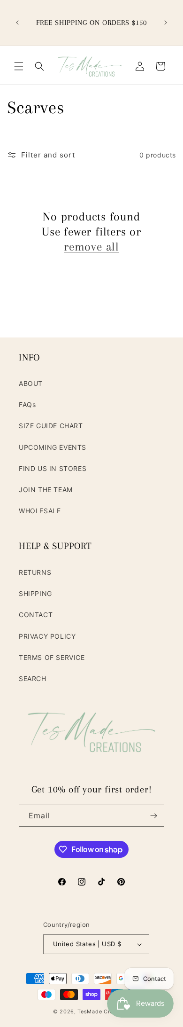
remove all (91, 246)
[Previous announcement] (17, 22)
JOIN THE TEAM (46, 490)
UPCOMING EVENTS (52, 447)
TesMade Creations (103, 1011)
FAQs (27, 404)
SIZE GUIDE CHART (51, 426)
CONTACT (36, 615)
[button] (18, 66)
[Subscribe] (153, 816)
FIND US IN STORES (52, 468)
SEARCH (32, 678)
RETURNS (35, 572)
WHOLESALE (40, 511)
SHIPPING (35, 593)
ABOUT (31, 383)
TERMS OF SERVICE (52, 657)
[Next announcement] (165, 22)
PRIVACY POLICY (47, 636)
